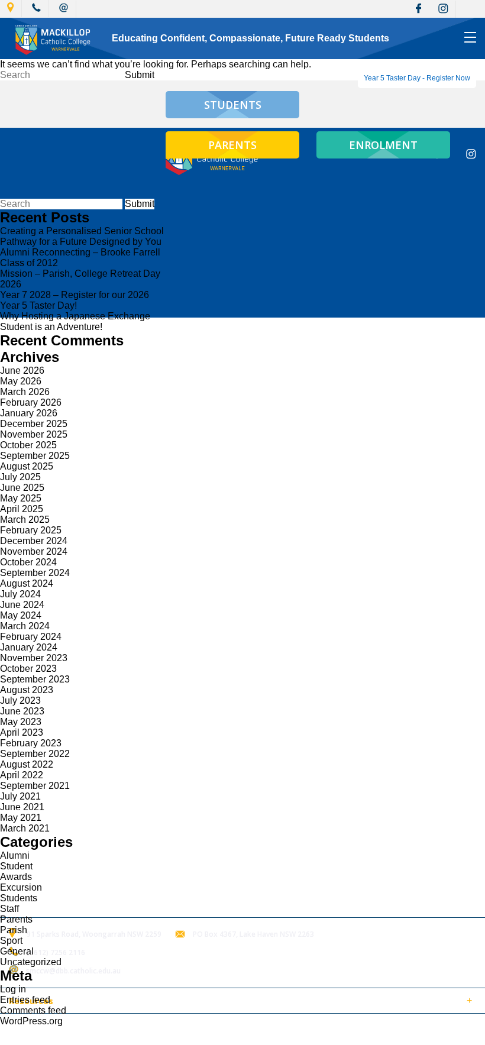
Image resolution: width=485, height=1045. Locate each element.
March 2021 (25, 828)
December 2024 (33, 541)
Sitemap (153, 1029)
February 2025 (31, 530)
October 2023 (28, 669)
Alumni (15, 855)
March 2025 (25, 520)
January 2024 (28, 647)
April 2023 (21, 732)
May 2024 (20, 615)
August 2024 (26, 583)
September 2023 (35, 679)
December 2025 (33, 424)
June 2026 (22, 370)
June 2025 (22, 488)
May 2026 (20, 381)
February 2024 (31, 637)
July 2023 (20, 700)
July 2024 (20, 594)
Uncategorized (31, 962)
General (17, 951)
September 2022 (35, 754)
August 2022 (26, 764)
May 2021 (20, 818)
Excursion (21, 887)
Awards (16, 877)
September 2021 (35, 786)
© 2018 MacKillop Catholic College (66, 1029)
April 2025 (21, 509)
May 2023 (20, 722)
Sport (11, 941)
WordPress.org (31, 1021)
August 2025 (26, 466)
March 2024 (25, 626)
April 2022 (21, 775)
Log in (13, 989)
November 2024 (33, 551)
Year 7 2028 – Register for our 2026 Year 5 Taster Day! (74, 300)
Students (18, 898)
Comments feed (33, 1010)
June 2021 (22, 807)
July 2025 (20, 477)
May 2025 (20, 498)
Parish (13, 930)
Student (16, 866)
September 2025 (35, 456)
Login (249, 1029)
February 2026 (31, 402)
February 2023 (31, 743)
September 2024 (35, 573)
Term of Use (203, 1029)
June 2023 (22, 711)
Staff (9, 909)
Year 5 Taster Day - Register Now (417, 78)
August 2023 (26, 690)
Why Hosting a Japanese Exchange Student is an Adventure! (75, 321)
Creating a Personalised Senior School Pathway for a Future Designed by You (82, 236)
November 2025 (33, 434)
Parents (16, 919)
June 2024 (22, 605)
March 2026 (25, 392)
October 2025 (28, 445)
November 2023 (33, 658)
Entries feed (25, 1000)
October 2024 (28, 562)
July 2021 (20, 796)
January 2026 (28, 413)
